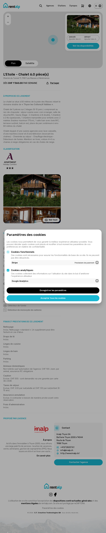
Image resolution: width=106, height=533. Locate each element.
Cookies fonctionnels (22, 252)
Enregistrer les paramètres (53, 290)
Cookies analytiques (22, 270)
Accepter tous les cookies (53, 298)
